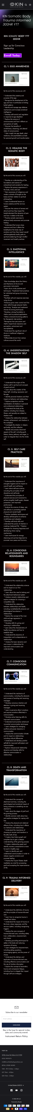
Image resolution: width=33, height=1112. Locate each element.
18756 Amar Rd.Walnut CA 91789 (12, 1055)
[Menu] (3, 5)
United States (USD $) (15, 1085)
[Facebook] (12, 1090)
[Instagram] (21, 1090)
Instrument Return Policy (16, 1036)
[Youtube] (16, 1090)
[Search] (26, 5)
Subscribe (16, 1025)
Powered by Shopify (16, 1102)
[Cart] (30, 5)
